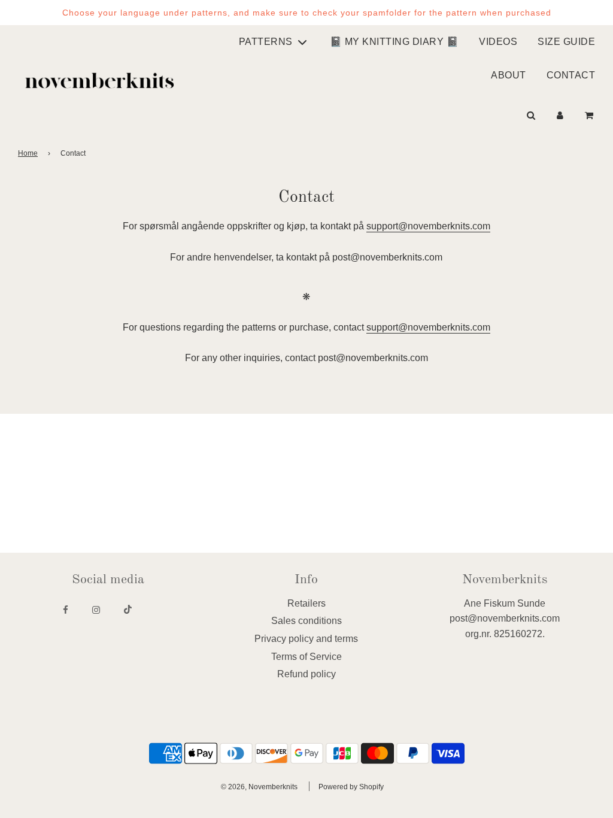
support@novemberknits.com (428, 226)
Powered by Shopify (351, 787)
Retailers (306, 603)
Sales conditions (306, 621)
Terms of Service (306, 657)
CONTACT (571, 75)
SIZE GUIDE (566, 42)
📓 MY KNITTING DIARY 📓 (394, 42)
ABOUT (508, 75)
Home (28, 153)
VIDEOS (498, 42)
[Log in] (560, 115)
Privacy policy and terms (306, 639)
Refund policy (306, 674)
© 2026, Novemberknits (259, 787)
